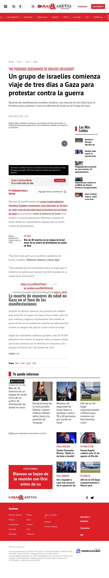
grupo (28, 363)
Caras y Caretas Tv (51, 516)
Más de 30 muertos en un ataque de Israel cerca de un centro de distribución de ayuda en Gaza (45, 242)
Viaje (34, 363)
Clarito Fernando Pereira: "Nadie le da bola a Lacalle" (65, 453)
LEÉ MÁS (27, 235)
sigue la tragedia (17, 381)
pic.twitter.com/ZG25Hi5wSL (38, 288)
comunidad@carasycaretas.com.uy (20, 556)
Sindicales (42, 17)
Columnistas (13, 17)
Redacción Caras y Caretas (18, 192)
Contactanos (85, 528)
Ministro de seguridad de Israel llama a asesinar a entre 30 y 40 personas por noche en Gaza (66, 413)
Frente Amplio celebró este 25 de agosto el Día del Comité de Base (89, 455)
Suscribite (59, 180)
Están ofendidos (30, 468)
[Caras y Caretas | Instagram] (32, 6)
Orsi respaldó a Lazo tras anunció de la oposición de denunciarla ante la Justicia (66, 485)
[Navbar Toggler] (7, 6)
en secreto (86, 396)
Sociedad (28, 17)
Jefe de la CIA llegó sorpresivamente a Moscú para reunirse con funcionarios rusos (89, 413)
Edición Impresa (51, 526)
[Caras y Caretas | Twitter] (92, 497)
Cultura (77, 17)
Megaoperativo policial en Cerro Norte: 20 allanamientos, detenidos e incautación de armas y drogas (86, 171)
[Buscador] (13, 6)
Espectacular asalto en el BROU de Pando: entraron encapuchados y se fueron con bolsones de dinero (86, 187)
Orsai (65, 17)
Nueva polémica (40, 396)
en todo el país (87, 446)
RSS (81, 534)
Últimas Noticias (15, 515)
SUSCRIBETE (98, 6)
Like (87, 17)
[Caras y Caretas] (23, 499)
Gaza (17, 363)
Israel (22, 363)
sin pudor (62, 396)
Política (12, 519)
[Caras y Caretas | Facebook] (20, 6)
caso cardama (62, 475)
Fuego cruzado (63, 446)
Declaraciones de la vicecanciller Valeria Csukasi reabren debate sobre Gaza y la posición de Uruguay (42, 413)
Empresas (98, 17)
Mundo (55, 17)
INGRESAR (82, 6)
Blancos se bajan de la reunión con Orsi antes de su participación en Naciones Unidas (30, 484)
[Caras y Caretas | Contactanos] (97, 497)
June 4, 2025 (60, 292)
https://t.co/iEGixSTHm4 (33, 284)
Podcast (48, 522)
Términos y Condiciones (17, 547)
